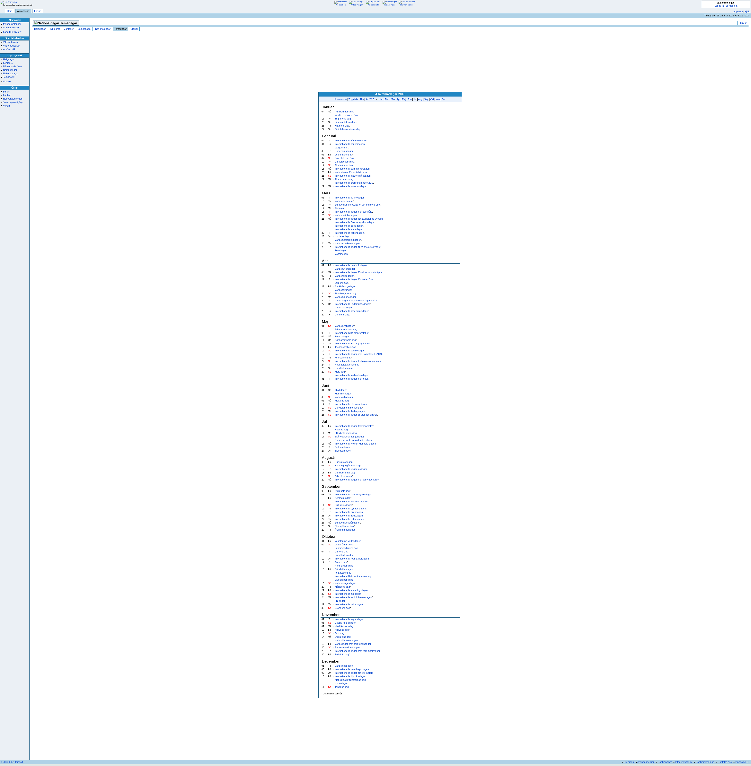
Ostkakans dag (343, 637)
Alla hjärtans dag (344, 165)
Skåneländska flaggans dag (350, 436)
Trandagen (341, 250)
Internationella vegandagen (349, 619)
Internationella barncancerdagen (352, 168)
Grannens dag (342, 608)
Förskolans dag (343, 357)
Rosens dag (341, 429)
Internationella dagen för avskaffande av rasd (359, 218)
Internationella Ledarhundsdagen (352, 304)
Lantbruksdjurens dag (346, 548)
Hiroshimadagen (344, 462)
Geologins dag (342, 498)
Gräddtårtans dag (344, 544)
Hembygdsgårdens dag (347, 465)
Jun (410, 99)
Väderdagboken (10, 45)
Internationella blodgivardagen (351, 404)
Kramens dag (342, 125)
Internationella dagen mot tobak (351, 378)
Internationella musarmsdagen (351, 186)
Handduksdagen (344, 368)
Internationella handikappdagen (352, 669)
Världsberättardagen (346, 215)
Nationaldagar (9, 73)
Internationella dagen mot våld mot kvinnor (357, 651)
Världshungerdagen (345, 583)
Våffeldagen (341, 254)
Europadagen (342, 336)
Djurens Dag (341, 551)
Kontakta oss (725, 762)
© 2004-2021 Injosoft (12, 762)
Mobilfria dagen (343, 393)
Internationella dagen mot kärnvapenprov (357, 479)
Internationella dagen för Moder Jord (354, 279)
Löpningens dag (343, 154)
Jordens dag (341, 283)
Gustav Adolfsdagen (345, 622)
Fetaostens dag (343, 572)
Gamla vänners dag (345, 340)
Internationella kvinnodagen (350, 197)
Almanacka (23, 11)
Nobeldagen (341, 683)
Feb (387, 99)
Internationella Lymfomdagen (350, 508)
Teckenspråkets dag (345, 347)
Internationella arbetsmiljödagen (352, 311)
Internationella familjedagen (350, 350)
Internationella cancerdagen (350, 144)
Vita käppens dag (344, 579)
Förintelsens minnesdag (347, 129)
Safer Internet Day (344, 158)
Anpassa (738, 11)
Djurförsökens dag (344, 161)
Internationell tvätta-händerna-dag (353, 576)
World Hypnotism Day (346, 115)
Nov (438, 99)
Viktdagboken (9, 42)
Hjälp (747, 11)
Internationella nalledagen (349, 604)
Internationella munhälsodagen (351, 501)
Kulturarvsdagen (343, 505)
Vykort (5, 105)
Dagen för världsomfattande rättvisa (354, 440)
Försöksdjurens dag (345, 293)
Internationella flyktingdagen (350, 411)
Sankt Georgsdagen (345, 286)
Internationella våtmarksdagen (351, 140)
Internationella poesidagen (349, 226)
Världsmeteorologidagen (348, 240)
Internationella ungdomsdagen (351, 469)
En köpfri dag (342, 654)
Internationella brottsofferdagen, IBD (354, 182)
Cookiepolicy (665, 762)
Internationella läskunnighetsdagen (353, 494)
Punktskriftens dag (344, 111)
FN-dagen (340, 601)
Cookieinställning (705, 762)
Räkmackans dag (344, 565)
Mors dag (340, 371)
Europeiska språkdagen (347, 522)
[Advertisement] (390, 61)
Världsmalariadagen (346, 297)
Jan (381, 99)
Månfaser (69, 29)
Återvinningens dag (345, 529)
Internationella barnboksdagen (351, 265)
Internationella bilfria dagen (349, 519)
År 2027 (370, 99)
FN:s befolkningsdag (346, 433)
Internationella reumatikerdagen (352, 558)
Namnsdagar (9, 70)
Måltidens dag (342, 587)
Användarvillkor (645, 762)
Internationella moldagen (348, 594)
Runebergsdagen (344, 151)
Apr (398, 99)
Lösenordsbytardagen (346, 122)
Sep (426, 99)
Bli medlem (732, 5)
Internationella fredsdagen (349, 515)
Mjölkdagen (341, 390)
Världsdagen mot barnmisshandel (353, 644)
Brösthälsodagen (344, 569)
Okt (432, 99)
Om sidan (629, 762)
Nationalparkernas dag (347, 364)
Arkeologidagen (343, 476)
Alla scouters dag (344, 179)
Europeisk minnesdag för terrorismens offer (357, 204)
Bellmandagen (342, 447)
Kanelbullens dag (344, 555)
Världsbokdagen (343, 290)
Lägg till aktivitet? (11, 32)
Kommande (340, 99)
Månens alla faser (11, 66)
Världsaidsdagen (344, 666)
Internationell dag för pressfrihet (351, 333)
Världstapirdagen (344, 307)
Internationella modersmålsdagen (353, 175)
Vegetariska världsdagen (348, 541)
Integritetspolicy (683, 762)
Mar (393, 99)
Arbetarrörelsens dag (346, 329)
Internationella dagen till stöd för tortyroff (356, 414)
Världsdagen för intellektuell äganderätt (356, 300)
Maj (404, 99)
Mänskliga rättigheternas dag (350, 680)
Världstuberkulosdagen (347, 243)
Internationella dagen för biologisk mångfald (358, 361)
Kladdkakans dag (344, 626)
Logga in (719, 5)
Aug (420, 99)
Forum (37, 11)
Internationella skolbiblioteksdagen (353, 597)
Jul (415, 99)
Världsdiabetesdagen (346, 640)
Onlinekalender (10, 27)
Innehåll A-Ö (741, 762)
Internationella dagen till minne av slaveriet (357, 247)
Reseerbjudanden (11, 98)
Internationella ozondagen (349, 512)
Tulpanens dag (343, 118)
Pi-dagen (340, 208)
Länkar (6, 95)
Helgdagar (7, 59)
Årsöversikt (8, 49)
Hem (9, 11)
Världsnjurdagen (344, 201)
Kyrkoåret (7, 63)
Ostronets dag (342, 491)
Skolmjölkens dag (344, 526)
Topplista (353, 99)
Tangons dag (342, 687)
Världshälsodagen (344, 276)
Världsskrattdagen (344, 326)
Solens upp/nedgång (11, 102)
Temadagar (8, 77)
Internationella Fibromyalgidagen (352, 343)
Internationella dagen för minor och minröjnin (359, 272)
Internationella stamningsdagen (351, 590)
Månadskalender (11, 24)
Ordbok (6, 81)
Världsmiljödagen (344, 397)
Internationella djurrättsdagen (350, 676)
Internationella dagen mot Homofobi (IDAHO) (359, 354)
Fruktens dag (342, 400)
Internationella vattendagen (349, 233)
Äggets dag (341, 562)
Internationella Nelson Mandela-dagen (355, 443)
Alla (362, 99)
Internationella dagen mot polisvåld (353, 211)
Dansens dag (342, 314)
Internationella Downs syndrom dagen (355, 222)
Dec (444, 99)
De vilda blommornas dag (348, 407)
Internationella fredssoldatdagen (352, 375)
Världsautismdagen (345, 269)
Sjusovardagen (343, 450)
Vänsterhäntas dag (345, 472)
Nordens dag (342, 236)
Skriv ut (743, 23)
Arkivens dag (342, 630)
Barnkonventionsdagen (347, 647)
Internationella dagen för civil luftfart (354, 673)
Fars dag (339, 633)
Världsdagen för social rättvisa (351, 172)
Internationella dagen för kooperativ (354, 426)
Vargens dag (341, 147)
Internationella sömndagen (349, 229)
